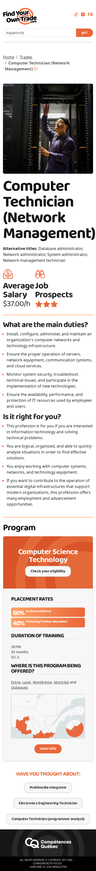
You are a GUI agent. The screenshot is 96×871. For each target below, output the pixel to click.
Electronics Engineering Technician (48, 803)
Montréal (61, 682)
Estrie (15, 682)
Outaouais (19, 687)
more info (48, 749)
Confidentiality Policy (47, 863)
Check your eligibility (48, 571)
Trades (26, 57)
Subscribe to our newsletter (48, 867)
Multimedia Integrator (48, 787)
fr (90, 14)
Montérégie (42, 682)
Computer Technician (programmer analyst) (48, 819)
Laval (26, 682)
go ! (84, 33)
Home (8, 57)
